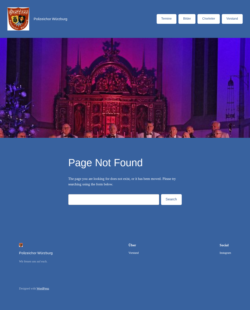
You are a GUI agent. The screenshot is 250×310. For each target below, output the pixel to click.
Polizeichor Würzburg (50, 19)
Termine (166, 18)
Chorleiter (208, 18)
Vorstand (232, 18)
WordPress (43, 288)
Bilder (187, 18)
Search (171, 199)
